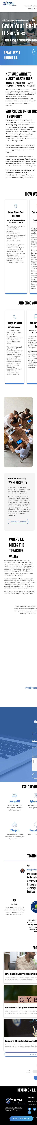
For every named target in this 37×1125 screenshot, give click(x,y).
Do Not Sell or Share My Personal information (13, 1109)
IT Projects (15, 830)
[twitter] (29, 1112)
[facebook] (29, 1109)
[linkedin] (34, 1109)
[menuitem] (28, 6)
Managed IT (15, 801)
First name (28, 1071)
